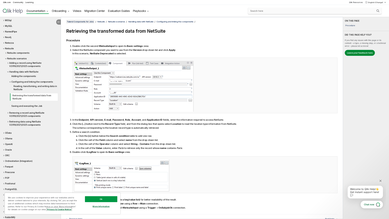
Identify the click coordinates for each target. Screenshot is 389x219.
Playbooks (139, 10)
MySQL (8, 26)
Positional (10, 183)
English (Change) (376, 2)
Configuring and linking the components (32, 81)
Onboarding (59, 10)
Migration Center (94, 10)
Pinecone (10, 172)
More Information (101, 206)
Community (18, 2)
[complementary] (366, 118)
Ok (101, 199)
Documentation (35, 10)
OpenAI (9, 144)
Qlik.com (7, 2)
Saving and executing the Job (26, 106)
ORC (7, 155)
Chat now (369, 204)
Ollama (8, 138)
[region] (62, 203)
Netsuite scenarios (17, 58)
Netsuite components (18, 53)
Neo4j (8, 37)
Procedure (350, 25)
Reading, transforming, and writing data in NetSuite (35, 88)
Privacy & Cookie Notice (59, 209)
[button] (378, 10)
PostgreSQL (11, 189)
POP (7, 178)
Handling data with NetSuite (23, 71)
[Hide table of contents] (58, 22)
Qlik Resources (356, 2)
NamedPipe (11, 31)
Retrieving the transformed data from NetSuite (31, 97)
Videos (77, 10)
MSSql (8, 20)
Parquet (9, 166)
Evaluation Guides (119, 10)
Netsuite (9, 48)
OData (8, 133)
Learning (29, 2)
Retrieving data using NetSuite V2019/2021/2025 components (25, 123)
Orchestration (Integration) (18, 161)
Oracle (8, 149)
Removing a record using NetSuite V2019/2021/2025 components (26, 114)
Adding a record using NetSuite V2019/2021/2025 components (25, 64)
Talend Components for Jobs (80, 21)
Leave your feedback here (360, 53)
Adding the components (23, 76)
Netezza (9, 43)
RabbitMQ (10, 217)
